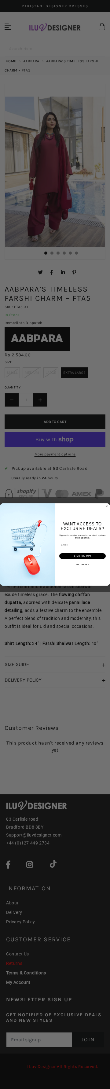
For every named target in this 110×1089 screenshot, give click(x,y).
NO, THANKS (82, 564)
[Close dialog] (106, 506)
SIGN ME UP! (82, 556)
